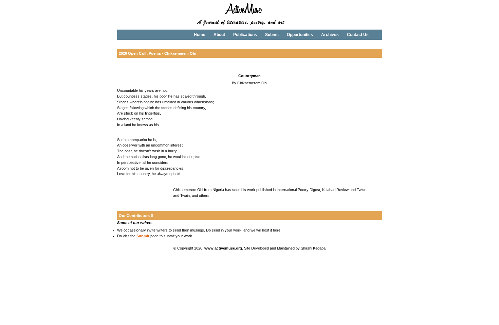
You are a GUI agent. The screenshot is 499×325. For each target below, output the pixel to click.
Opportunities (300, 34)
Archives (330, 34)
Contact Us (358, 34)
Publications (245, 34)
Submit (272, 34)
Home (199, 34)
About (219, 34)
